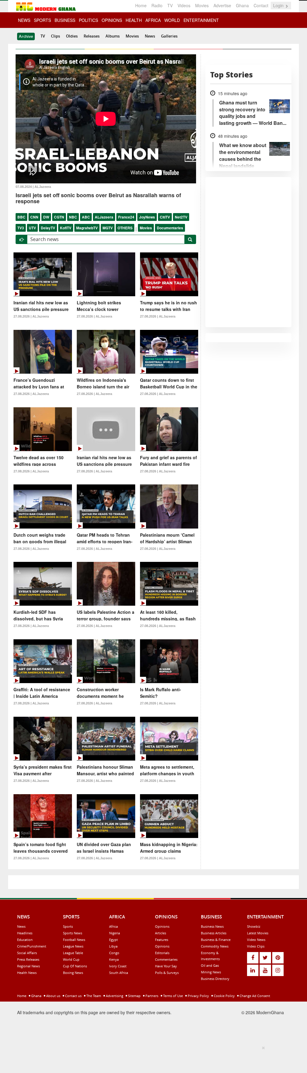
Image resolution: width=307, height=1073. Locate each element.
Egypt (113, 939)
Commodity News (214, 946)
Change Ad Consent (254, 995)
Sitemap (134, 995)
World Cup (71, 959)
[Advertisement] (151, 1058)
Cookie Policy (224, 995)
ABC (86, 217)
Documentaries (170, 228)
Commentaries (166, 959)
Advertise (222, 5)
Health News (27, 972)
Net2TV (181, 217)
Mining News (211, 972)
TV (170, 5)
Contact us (73, 995)
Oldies (72, 36)
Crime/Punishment (31, 946)
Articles (160, 933)
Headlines (24, 933)
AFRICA (153, 20)
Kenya (114, 959)
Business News (212, 926)
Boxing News (73, 972)
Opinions (162, 926)
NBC (73, 217)
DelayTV (48, 228)
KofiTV (65, 228)
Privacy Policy (198, 995)
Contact (261, 5)
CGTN (59, 217)
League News (73, 946)
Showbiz (253, 926)
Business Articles (213, 933)
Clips (55, 36)
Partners (151, 995)
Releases (92, 36)
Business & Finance (216, 939)
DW (46, 217)
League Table (73, 953)
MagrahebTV (87, 228)
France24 (126, 217)
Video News (256, 939)
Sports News (72, 933)
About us (52, 995)
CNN (34, 217)
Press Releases (28, 959)
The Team (93, 995)
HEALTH (134, 20)
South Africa (118, 972)
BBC (21, 217)
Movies (202, 5)
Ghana (242, 5)
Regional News (28, 966)
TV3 (20, 228)
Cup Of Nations (75, 966)
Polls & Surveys (167, 972)
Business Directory (215, 978)
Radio (156, 5)
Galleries (169, 36)
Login (279, 5)
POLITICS (88, 20)
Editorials (162, 953)
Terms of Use (172, 995)
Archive (26, 36)
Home (141, 5)
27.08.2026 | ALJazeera (31, 316)
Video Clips (255, 946)
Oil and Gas (210, 965)
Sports (68, 926)
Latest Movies (257, 933)
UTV (32, 228)
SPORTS (42, 20)
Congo (114, 953)
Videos (183, 5)
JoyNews (147, 217)
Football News (74, 939)
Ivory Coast (118, 966)
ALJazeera (104, 217)
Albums (113, 36)
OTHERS (125, 228)
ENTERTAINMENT (201, 20)
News (150, 36)
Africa (113, 926)
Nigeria (114, 933)
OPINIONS (112, 20)
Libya (113, 946)
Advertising (114, 995)
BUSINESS (65, 20)
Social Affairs (27, 953)
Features (161, 939)
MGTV (108, 228)
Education (25, 939)
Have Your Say (166, 966)
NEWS (24, 20)
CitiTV (165, 217)
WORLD (172, 20)
